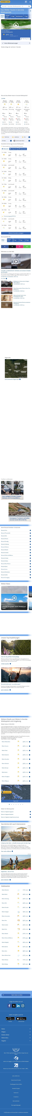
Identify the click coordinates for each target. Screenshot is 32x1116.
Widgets (3, 1032)
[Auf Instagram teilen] (19, 246)
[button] (16, 232)
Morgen (7, 16)
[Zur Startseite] (6, 1)
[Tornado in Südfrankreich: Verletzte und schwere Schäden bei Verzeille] (16, 261)
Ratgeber (3, 1040)
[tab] (5, 149)
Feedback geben (13, 36)
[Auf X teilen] (12, 246)
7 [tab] (22, 804)
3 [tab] (14, 804)
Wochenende (19, 16)
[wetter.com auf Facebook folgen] (9, 1005)
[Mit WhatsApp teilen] (27, 246)
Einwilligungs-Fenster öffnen (16, 1084)
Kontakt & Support (16, 1088)
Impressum (16, 1092)
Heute (2, 16)
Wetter (3, 1029)
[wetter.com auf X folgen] (14, 1006)
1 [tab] (9, 804)
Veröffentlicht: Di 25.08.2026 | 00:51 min (9, 276)
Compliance (16, 1096)
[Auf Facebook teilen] (4, 246)
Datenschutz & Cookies (16, 1080)
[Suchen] (29, 6)
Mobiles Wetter (5, 1035)
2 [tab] (11, 804)
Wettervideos (4, 1037)
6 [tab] (20, 804)
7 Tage (26, 16)
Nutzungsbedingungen (16, 1105)
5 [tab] (18, 804)
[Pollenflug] (26, 2)
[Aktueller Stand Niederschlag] (16, 368)
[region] (16, 216)
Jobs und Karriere (16, 1076)
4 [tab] (16, 804)
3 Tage (12, 16)
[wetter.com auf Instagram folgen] (23, 1005)
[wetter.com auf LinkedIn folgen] (18, 1005)
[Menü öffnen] (29, 1)
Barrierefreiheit (16, 1101)
